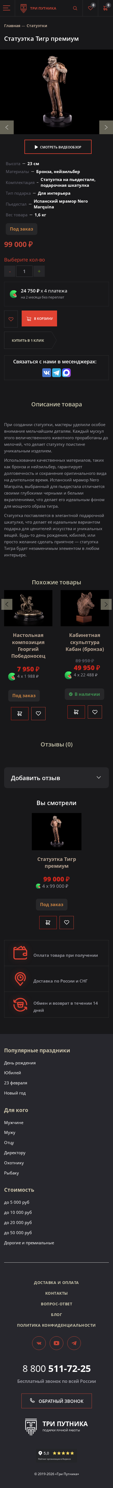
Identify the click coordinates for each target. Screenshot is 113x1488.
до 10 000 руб (18, 1212)
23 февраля (15, 1082)
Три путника (42, 8)
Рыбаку (11, 1173)
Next (106, 127)
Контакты (56, 1293)
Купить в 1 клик (28, 340)
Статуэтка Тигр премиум (56, 862)
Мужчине (13, 1122)
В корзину (43, 318)
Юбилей (12, 1072)
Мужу (9, 1132)
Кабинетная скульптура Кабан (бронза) (85, 642)
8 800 (56, 1368)
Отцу (9, 1142)
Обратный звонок (60, 1401)
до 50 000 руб (18, 1232)
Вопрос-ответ (56, 1303)
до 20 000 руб (18, 1222)
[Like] (38, 713)
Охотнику (14, 1162)
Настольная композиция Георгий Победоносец (28, 645)
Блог (56, 1314)
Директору (15, 1152)
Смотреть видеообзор (60, 147)
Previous (7, 127)
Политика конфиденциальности (56, 1325)
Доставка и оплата (56, 1282)
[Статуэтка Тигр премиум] (56, 92)
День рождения (20, 1062)
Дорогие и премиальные (29, 1242)
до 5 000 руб (16, 1202)
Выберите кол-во (24, 260)
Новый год (15, 1093)
